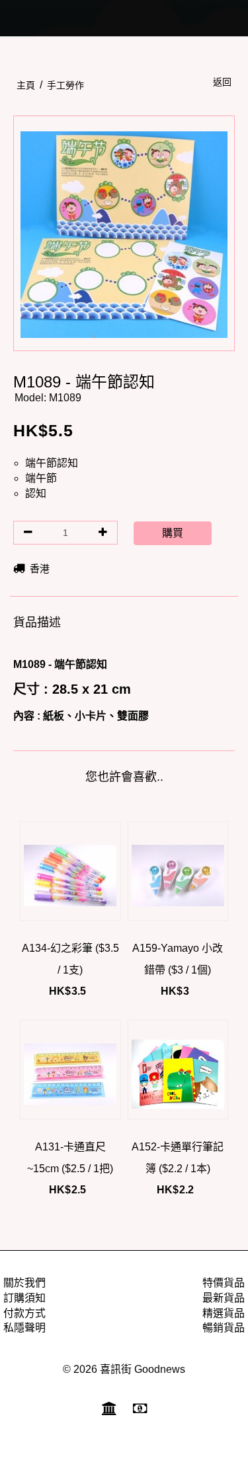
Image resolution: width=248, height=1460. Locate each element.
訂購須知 (24, 1298)
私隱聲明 (24, 1327)
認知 (35, 493)
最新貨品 (223, 1298)
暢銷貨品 (223, 1327)
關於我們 (24, 1282)
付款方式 (24, 1313)
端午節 (41, 478)
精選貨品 (223, 1313)
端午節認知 (51, 463)
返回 (222, 82)
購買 (172, 533)
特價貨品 (223, 1282)
